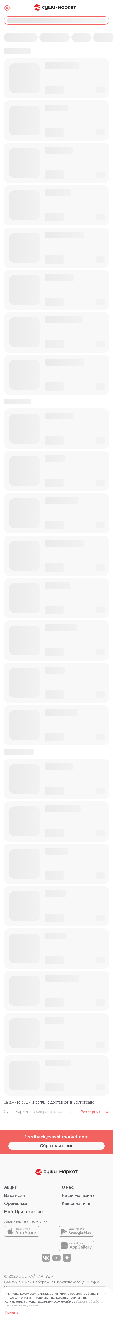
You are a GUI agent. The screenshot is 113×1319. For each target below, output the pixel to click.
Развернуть (92, 1112)
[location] (7, 8)
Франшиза (15, 1203)
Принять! (12, 1312)
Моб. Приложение (23, 1211)
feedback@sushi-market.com (56, 1136)
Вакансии (14, 1195)
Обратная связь (56, 1145)
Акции (10, 1187)
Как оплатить (76, 1203)
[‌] (56, 20)
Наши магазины (78, 1195)
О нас (68, 1187)
